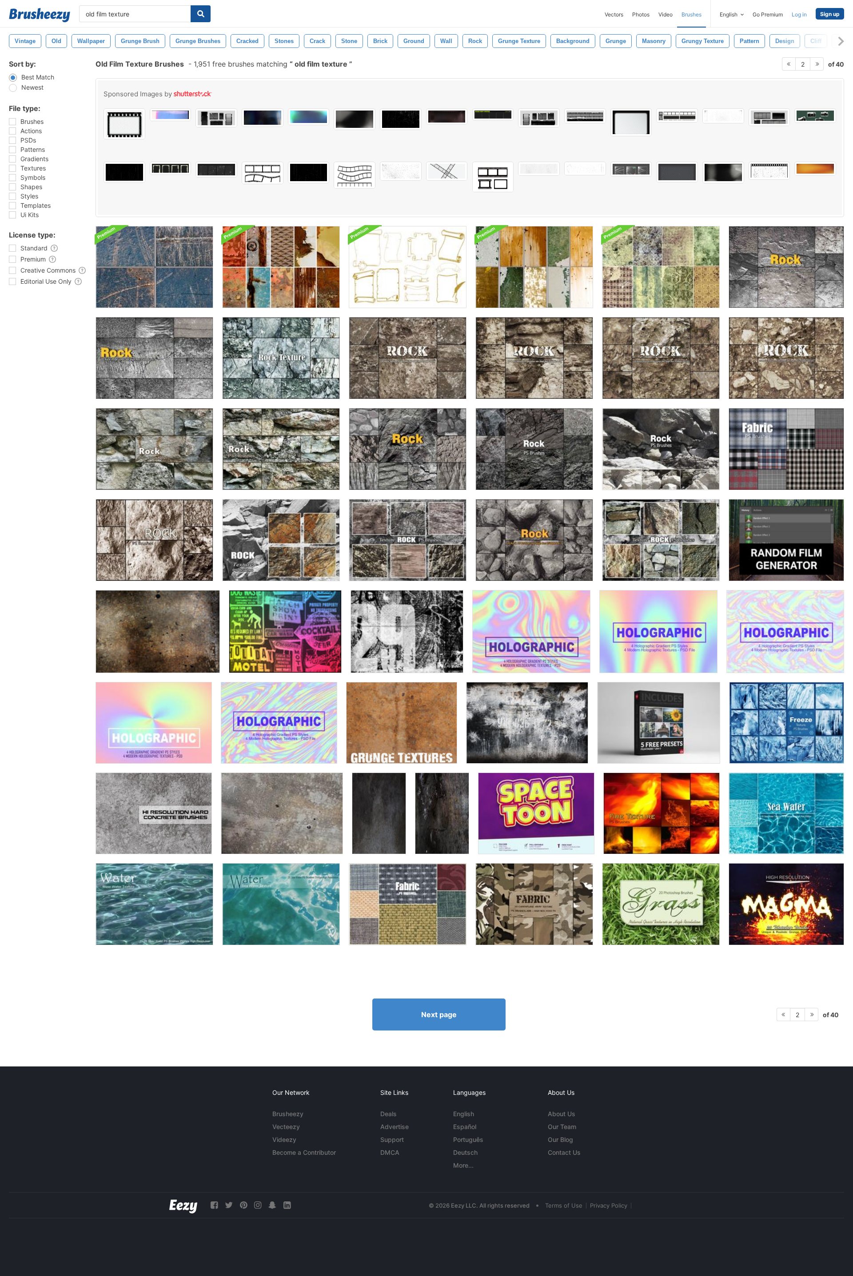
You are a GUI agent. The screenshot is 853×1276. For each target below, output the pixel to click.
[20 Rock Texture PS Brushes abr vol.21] (281, 358)
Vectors (614, 14)
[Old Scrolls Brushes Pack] (407, 267)
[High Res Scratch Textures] (154, 267)
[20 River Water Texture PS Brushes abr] (154, 904)
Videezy (284, 1139)
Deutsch (465, 1152)
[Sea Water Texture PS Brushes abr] (281, 904)
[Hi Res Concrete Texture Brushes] (154, 813)
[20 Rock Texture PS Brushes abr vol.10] (661, 358)
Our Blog (560, 1139)
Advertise (394, 1126)
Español (464, 1126)
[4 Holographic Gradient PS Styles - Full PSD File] (658, 631)
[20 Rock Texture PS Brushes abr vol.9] (534, 358)
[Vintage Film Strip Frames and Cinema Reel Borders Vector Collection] (447, 171)
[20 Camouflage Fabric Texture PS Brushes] (534, 904)
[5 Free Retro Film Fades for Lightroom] (658, 723)
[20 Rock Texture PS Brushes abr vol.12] (534, 449)
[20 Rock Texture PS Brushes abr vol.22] (281, 540)
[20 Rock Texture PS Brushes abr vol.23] (661, 540)
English (463, 1113)
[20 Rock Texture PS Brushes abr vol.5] (407, 449)
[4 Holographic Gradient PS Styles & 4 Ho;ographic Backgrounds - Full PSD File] (154, 723)
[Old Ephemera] (407, 631)
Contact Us (564, 1152)
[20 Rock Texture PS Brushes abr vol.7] (534, 540)
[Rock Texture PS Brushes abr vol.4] (154, 358)
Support (392, 1139)
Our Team (562, 1126)
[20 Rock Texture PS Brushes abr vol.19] (154, 449)
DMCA (389, 1152)
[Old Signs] (285, 631)
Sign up (830, 14)
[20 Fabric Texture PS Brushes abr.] (407, 904)
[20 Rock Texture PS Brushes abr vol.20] (281, 449)
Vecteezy (286, 1126)
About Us (561, 1113)
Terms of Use (563, 1205)
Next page (439, 1014)
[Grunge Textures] (401, 723)
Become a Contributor (304, 1152)
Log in (799, 14)
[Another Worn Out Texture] (442, 813)
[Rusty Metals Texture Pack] (281, 267)
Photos (641, 14)
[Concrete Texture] (527, 723)
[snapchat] (272, 1205)
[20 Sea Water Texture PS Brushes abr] (786, 813)
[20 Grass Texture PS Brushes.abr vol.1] (661, 904)
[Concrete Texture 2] (282, 813)
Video (665, 14)
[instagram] (257, 1205)
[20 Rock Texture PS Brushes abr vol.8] (407, 358)
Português (468, 1139)
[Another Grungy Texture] (379, 813)
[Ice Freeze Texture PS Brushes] (786, 723)
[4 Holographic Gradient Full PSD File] (531, 631)
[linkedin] (287, 1205)
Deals (388, 1113)
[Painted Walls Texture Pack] (534, 267)
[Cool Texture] (158, 631)
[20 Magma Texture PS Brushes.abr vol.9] (786, 904)
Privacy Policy (608, 1205)
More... (463, 1165)
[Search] (201, 13)
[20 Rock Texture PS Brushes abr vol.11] (661, 449)
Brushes (692, 14)
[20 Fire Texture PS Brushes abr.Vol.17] (661, 813)
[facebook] (214, 1205)
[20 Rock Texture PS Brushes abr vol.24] (407, 540)
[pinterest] (243, 1205)
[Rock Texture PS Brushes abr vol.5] (786, 267)
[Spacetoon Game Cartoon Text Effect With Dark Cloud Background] (536, 813)
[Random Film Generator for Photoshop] (786, 540)
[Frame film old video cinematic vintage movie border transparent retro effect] (631, 122)
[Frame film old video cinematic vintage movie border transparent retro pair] (493, 177)
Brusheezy (287, 1113)
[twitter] (229, 1205)
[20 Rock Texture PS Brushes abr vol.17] (154, 540)
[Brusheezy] (39, 15)
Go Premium (768, 14)
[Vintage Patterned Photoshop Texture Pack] (661, 267)
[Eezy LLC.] (183, 1205)
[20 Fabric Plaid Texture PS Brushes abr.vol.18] (786, 449)
